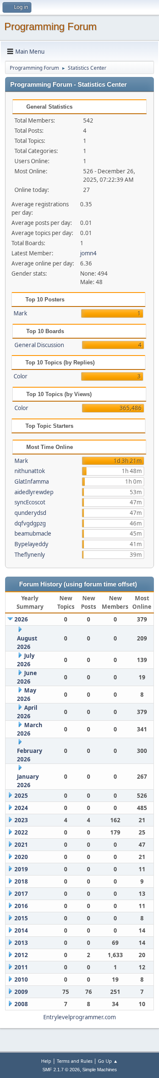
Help (46, 1061)
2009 (21, 992)
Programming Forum (50, 26)
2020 (21, 857)
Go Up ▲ (108, 1061)
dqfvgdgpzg (30, 523)
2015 (21, 918)
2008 (21, 1004)
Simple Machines (99, 1069)
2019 (21, 869)
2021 (21, 844)
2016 (21, 906)
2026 (21, 619)
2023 (21, 820)
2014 (21, 930)
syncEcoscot (29, 502)
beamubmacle (32, 533)
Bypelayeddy (31, 544)
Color (21, 376)
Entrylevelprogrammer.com (79, 1017)
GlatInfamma (31, 481)
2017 (21, 893)
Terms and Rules (74, 1061)
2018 (21, 881)
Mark (20, 313)
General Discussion (39, 345)
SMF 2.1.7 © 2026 (61, 1069)
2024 (21, 808)
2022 (21, 832)
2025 (21, 795)
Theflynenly (29, 554)
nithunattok (29, 471)
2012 (21, 955)
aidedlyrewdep (33, 492)
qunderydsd (30, 513)
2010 (21, 979)
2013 (21, 943)
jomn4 (88, 253)
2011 (21, 967)
